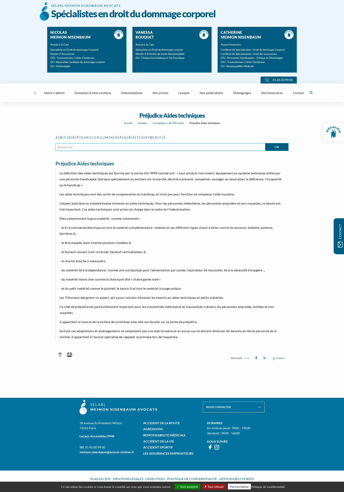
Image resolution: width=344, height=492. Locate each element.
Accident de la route (161, 423)
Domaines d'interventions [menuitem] (92, 93)
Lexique (142, 123)
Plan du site (100, 479)
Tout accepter (188, 486)
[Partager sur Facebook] (256, 357)
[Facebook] (210, 449)
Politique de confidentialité (192, 479)
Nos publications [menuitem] (211, 93)
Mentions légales (128, 479)
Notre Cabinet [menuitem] (54, 93)
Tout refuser (215, 486)
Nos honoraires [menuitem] (272, 93)
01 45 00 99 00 (95, 447)
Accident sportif (158, 447)
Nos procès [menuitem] (160, 93)
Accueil (128, 123)
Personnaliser (239, 486)
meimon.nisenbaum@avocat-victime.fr (106, 452)
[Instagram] (217, 449)
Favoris (280, 358)
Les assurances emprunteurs (168, 453)
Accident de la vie (158, 441)
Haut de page (60, 354)
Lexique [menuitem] (184, 93)
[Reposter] (264, 356)
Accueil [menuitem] (35, 92)
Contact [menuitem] (298, 93)
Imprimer (69, 354)
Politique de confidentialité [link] (268, 486)
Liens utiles (155, 479)
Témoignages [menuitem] (242, 93)
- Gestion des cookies (235, 479)
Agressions (153, 429)
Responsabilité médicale (164, 435)
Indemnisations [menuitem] (132, 93)
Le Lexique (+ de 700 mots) (168, 123)
